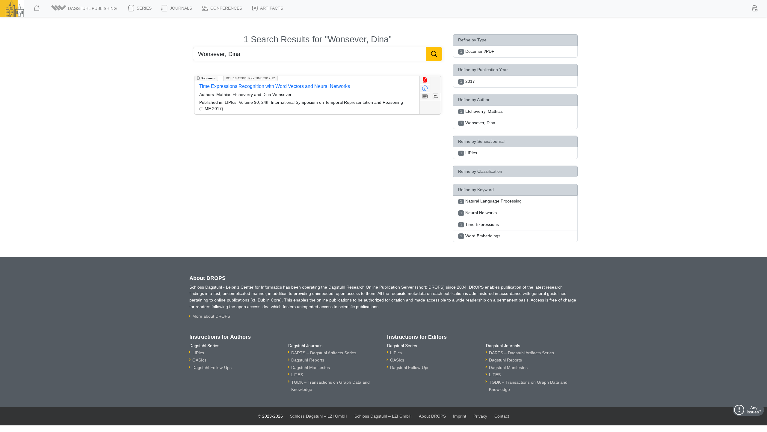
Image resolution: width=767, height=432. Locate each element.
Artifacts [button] (271, 8)
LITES (297, 374)
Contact (501, 416)
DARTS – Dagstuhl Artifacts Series (323, 352)
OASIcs (199, 360)
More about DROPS (211, 316)
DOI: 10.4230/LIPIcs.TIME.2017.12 (250, 78)
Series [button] (143, 8)
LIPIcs (198, 352)
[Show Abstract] (425, 97)
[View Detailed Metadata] (425, 89)
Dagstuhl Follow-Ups (212, 367)
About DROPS (432, 416)
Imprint (459, 416)
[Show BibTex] (435, 97)
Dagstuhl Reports (307, 360)
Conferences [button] (225, 8)
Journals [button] (180, 8)
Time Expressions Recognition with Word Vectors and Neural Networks (274, 86)
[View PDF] (425, 80)
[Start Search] (434, 54)
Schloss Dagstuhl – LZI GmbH (318, 416)
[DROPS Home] (37, 8)
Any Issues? (754, 409)
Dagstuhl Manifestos (310, 367)
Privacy (480, 416)
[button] (84, 8)
